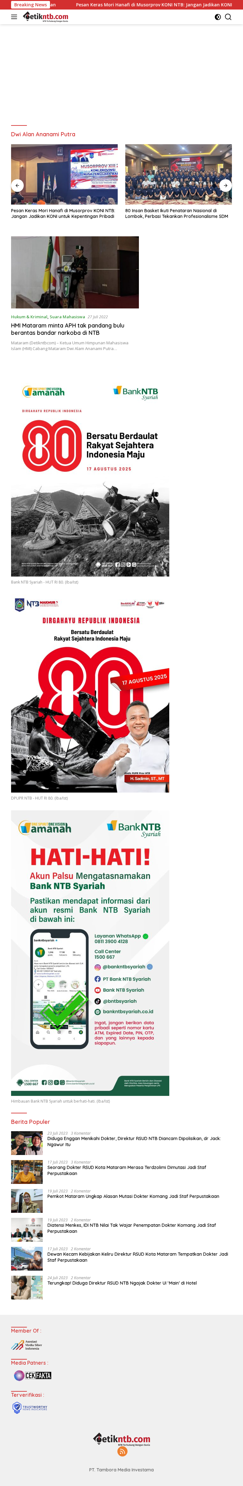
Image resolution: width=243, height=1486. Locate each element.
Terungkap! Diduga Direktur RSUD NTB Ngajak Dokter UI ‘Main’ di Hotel (122, 1283)
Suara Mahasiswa (67, 317)
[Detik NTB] (44, 16)
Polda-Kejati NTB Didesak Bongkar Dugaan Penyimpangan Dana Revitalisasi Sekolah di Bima (177, 213)
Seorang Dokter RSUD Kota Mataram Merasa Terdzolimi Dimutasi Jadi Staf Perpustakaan (126, 1170)
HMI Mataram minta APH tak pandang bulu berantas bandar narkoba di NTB (67, 329)
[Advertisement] (121, 71)
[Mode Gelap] (217, 17)
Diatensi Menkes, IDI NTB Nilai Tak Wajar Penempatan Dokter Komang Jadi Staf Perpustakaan (131, 1228)
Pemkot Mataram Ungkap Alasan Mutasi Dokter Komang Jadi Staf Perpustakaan (133, 1196)
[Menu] (15, 16)
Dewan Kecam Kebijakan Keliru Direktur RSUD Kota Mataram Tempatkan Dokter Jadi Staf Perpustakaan (137, 1257)
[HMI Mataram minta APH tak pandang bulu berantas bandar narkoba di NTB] (75, 272)
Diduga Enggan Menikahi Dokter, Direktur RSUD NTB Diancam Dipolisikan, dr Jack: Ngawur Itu (134, 1141)
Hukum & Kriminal (29, 317)
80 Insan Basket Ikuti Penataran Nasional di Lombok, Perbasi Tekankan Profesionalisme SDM (62, 213)
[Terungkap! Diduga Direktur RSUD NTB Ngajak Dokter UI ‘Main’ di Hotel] (27, 1288)
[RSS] (122, 1451)
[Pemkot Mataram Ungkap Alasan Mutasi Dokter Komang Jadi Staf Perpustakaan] (27, 1201)
